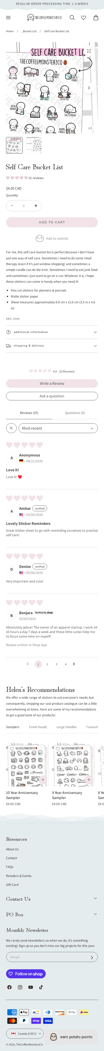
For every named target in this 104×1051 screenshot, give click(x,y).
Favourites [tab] (93, 727)
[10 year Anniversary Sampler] (28, 764)
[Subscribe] (92, 957)
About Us (12, 849)
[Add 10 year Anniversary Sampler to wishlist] (12, 748)
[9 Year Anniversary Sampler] (74, 764)
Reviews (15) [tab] (29, 412)
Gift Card (12, 884)
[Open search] (11, 428)
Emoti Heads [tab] (38, 727)
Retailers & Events (19, 875)
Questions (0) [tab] (75, 412)
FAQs (9, 866)
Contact (11, 858)
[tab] (14, 145)
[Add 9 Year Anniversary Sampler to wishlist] (58, 748)
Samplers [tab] (12, 727)
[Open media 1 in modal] (89, 51)
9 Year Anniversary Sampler (67, 795)
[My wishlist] (83, 17)
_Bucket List (29, 31)
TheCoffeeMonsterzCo (29, 1044)
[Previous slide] (15, 87)
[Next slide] (89, 87)
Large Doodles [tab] (67, 727)
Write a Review (52, 383)
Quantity (12, 195)
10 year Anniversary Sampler (22, 795)
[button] (8, 17)
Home (10, 31)
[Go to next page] (75, 664)
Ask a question (52, 396)
